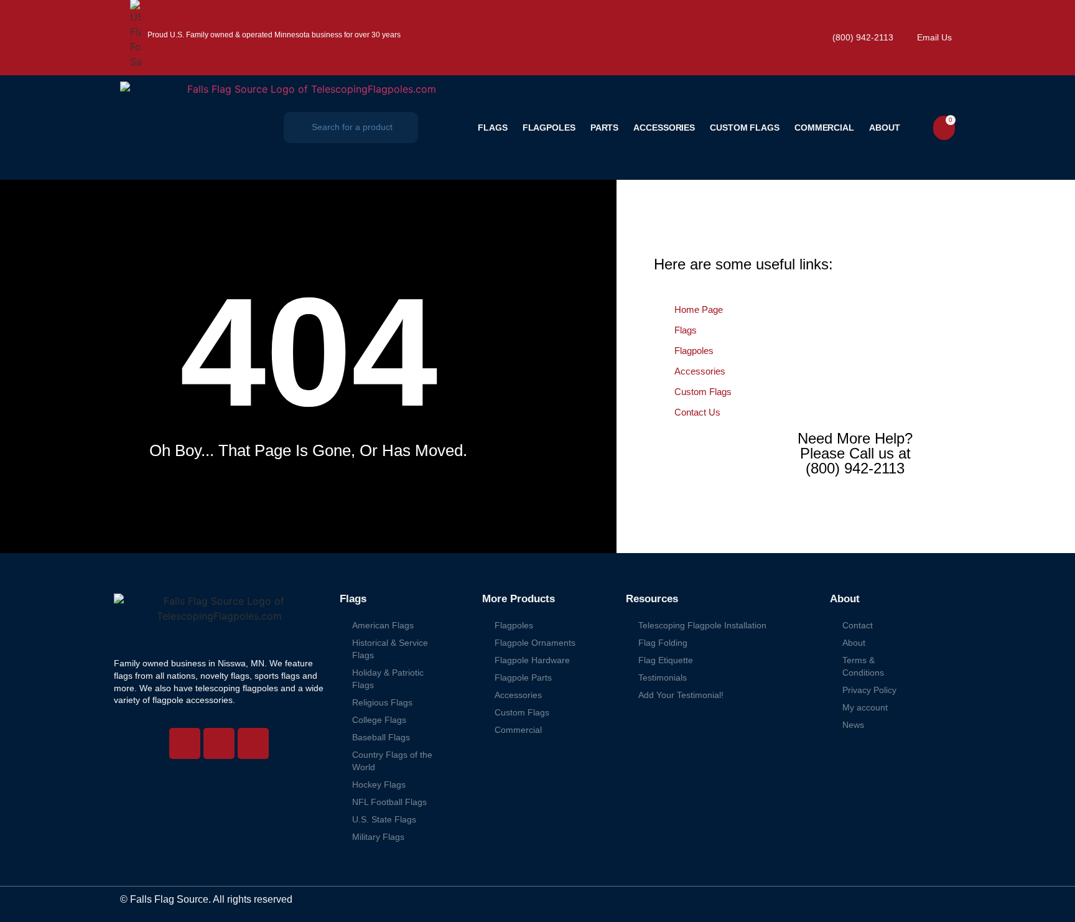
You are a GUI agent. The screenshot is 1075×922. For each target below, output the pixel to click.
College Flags (379, 720)
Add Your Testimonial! (681, 695)
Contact (857, 625)
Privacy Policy (869, 690)
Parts (604, 128)
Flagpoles (549, 128)
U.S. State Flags (384, 819)
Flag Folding (662, 643)
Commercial (824, 128)
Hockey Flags (379, 784)
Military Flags (378, 837)
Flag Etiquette (665, 660)
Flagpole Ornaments (535, 643)
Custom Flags (744, 128)
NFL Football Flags (389, 802)
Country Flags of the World (392, 761)
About (884, 128)
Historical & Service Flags (390, 649)
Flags (493, 128)
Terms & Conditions (863, 666)
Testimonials (662, 677)
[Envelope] (253, 743)
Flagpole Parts (523, 677)
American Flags (383, 625)
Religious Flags (382, 702)
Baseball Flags (381, 737)
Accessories (664, 128)
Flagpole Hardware (532, 660)
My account (865, 707)
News (853, 725)
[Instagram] (184, 743)
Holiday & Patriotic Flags (388, 679)
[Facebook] (219, 743)
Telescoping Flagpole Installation (702, 625)
